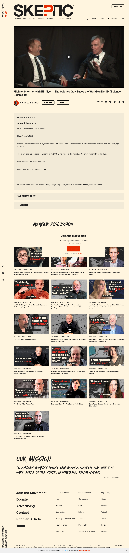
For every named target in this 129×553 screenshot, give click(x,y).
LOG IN (80, 253)
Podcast (27, 19)
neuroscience (61, 525)
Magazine (50, 19)
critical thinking (62, 493)
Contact (22, 513)
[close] (126, 550)
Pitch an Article (28, 519)
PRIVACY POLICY (119, 546)
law (80, 506)
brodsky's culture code (65, 519)
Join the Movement (31, 493)
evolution (105, 532)
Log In (122, 18)
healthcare (60, 532)
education (82, 512)
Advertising (25, 506)
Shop (102, 18)
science (104, 506)
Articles (17, 19)
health (58, 499)
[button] (117, 6)
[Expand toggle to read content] (119, 196)
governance (83, 499)
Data (34, 19)
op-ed (103, 525)
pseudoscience (84, 493)
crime (103, 519)
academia (82, 519)
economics (60, 512)
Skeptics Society (64, 19)
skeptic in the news (86, 532)
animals (104, 512)
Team (20, 526)
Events (41, 19)
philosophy (82, 525)
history (104, 499)
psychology (105, 493)
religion (59, 506)
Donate (94, 18)
